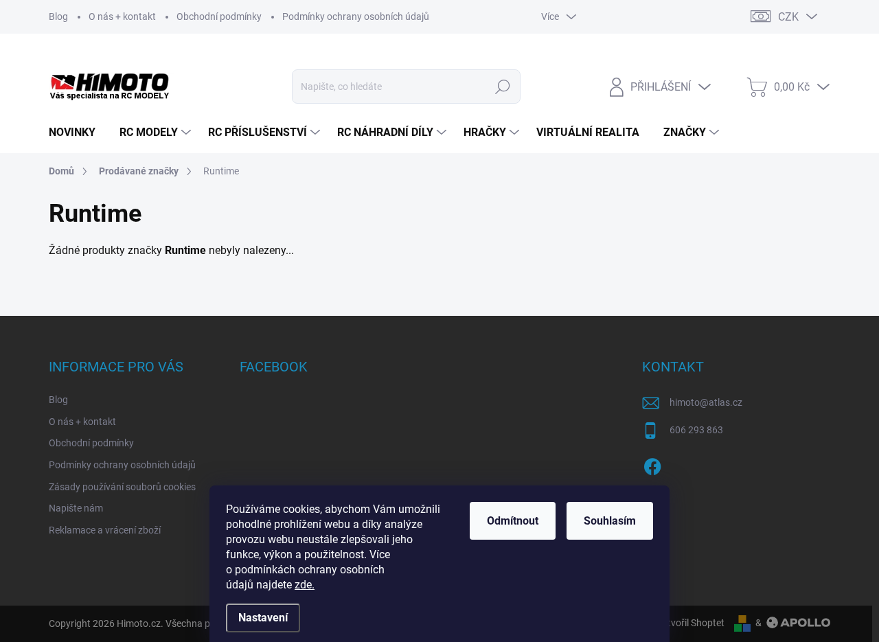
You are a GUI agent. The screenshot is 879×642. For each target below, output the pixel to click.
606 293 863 (696, 429)
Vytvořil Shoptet (690, 622)
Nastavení (263, 617)
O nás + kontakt (122, 16)
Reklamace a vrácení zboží (105, 530)
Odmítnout (512, 520)
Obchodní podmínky (219, 16)
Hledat (503, 86)
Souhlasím (610, 520)
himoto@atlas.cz (706, 402)
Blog (58, 16)
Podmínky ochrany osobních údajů (355, 16)
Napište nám (76, 508)
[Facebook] (652, 464)
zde (305, 584)
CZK (788, 16)
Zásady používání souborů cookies (122, 486)
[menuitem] (77, 132)
